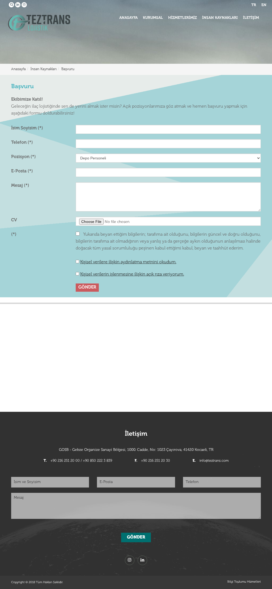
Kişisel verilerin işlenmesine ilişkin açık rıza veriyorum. (132, 274)
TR (253, 5)
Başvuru (67, 69)
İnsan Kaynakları (44, 69)
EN (263, 5)
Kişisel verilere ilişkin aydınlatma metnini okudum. (128, 262)
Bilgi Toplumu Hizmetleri (244, 581)
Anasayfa (18, 69)
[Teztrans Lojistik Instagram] (24, 4)
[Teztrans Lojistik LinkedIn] (17, 4)
